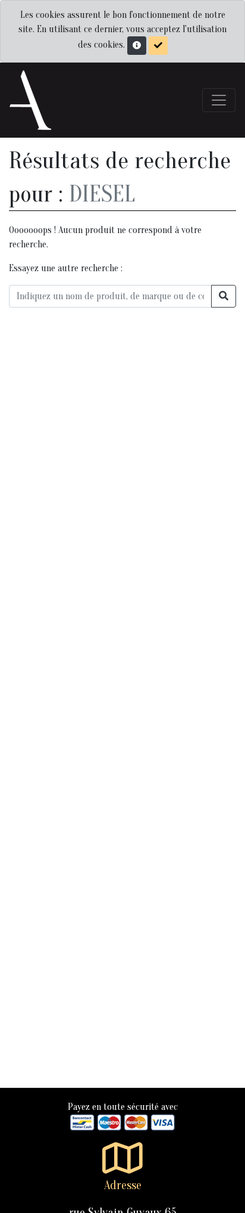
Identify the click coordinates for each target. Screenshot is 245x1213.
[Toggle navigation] (218, 100)
